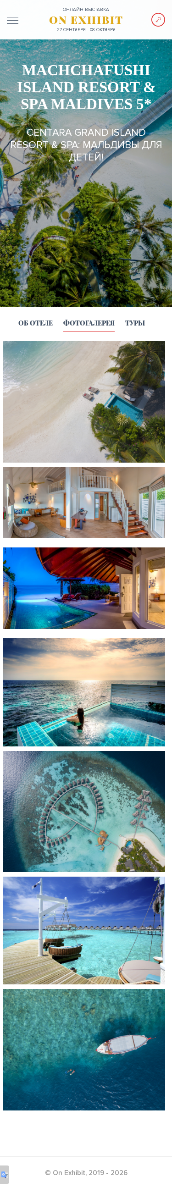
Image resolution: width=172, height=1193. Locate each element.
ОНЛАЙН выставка (86, 9)
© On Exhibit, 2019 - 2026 (86, 1173)
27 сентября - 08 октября (86, 30)
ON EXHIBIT (86, 20)
